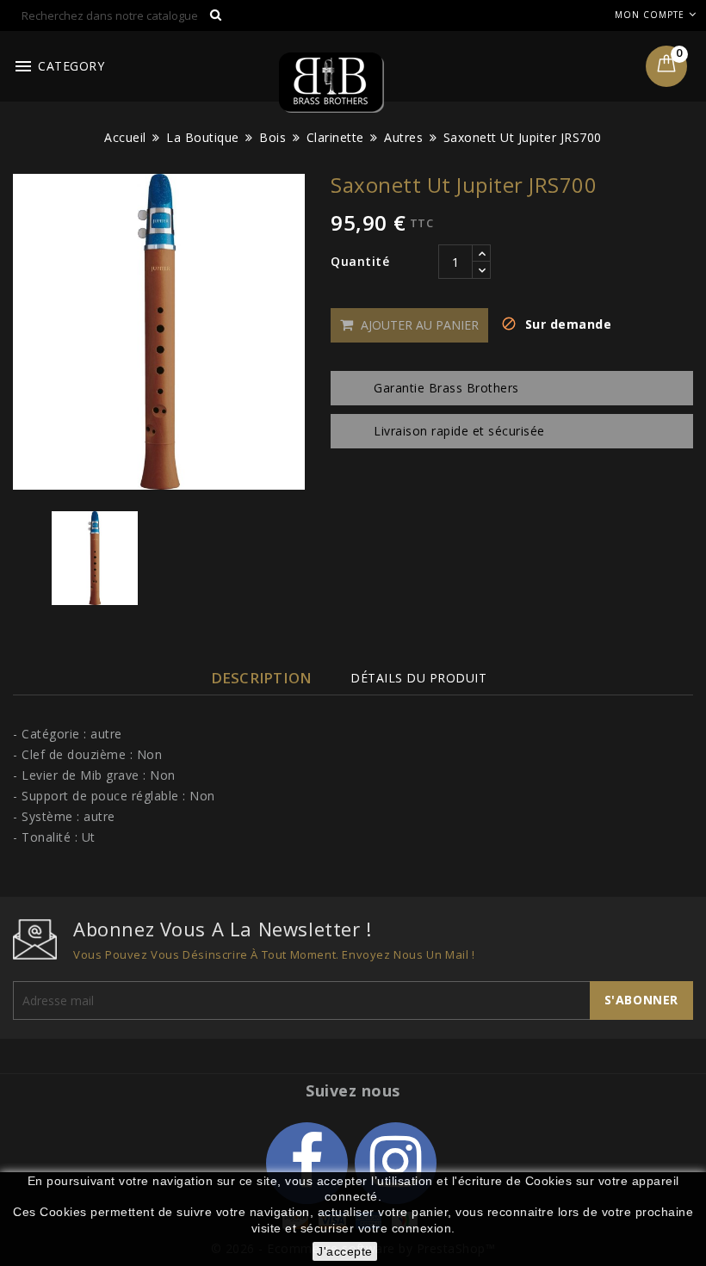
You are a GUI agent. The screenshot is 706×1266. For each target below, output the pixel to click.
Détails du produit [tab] (418, 678)
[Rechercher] (215, 16)
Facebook (307, 1163)
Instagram (396, 1163)
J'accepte (345, 1251)
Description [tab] (261, 678)
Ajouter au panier (418, 325)
